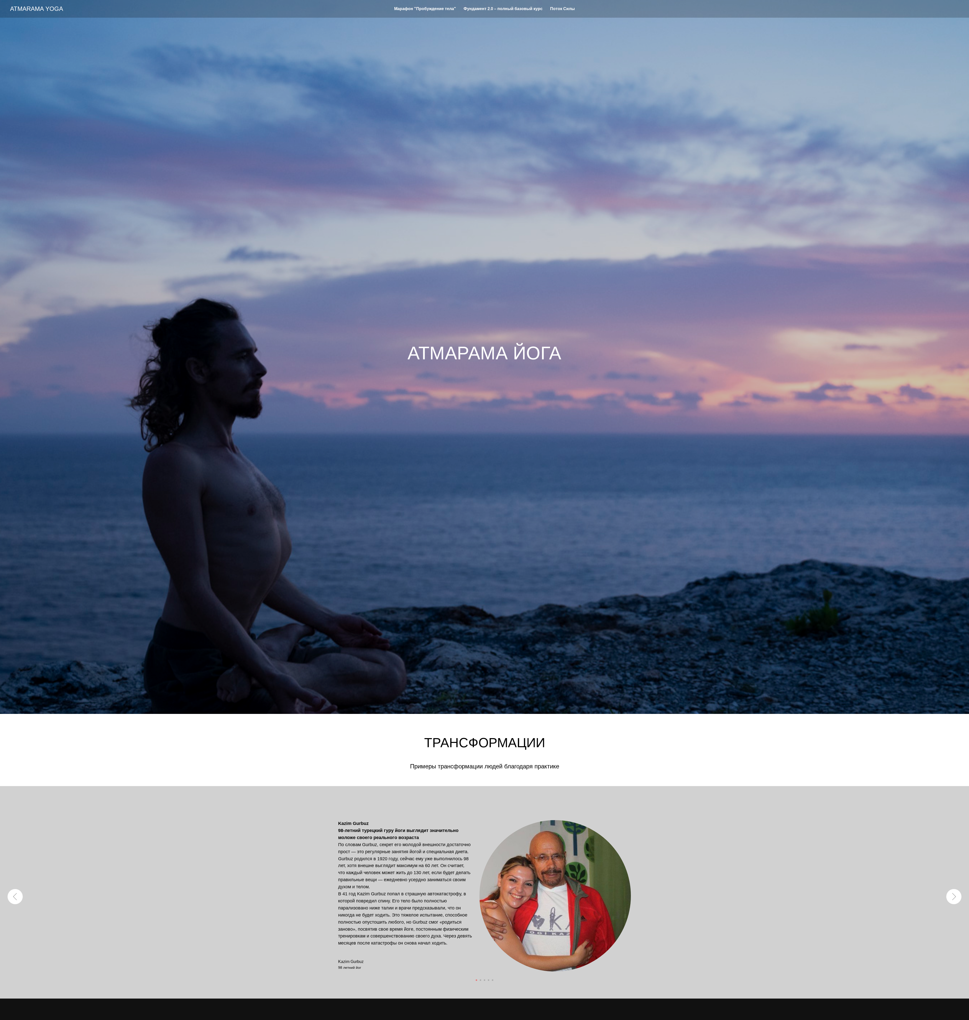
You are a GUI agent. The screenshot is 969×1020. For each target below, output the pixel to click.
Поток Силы (562, 9)
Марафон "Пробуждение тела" (425, 9)
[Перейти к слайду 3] (484, 980)
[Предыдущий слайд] (15, 896)
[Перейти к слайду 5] (492, 980)
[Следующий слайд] (953, 896)
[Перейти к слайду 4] (488, 980)
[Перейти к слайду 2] (480, 980)
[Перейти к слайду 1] (476, 980)
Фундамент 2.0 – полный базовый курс (503, 9)
